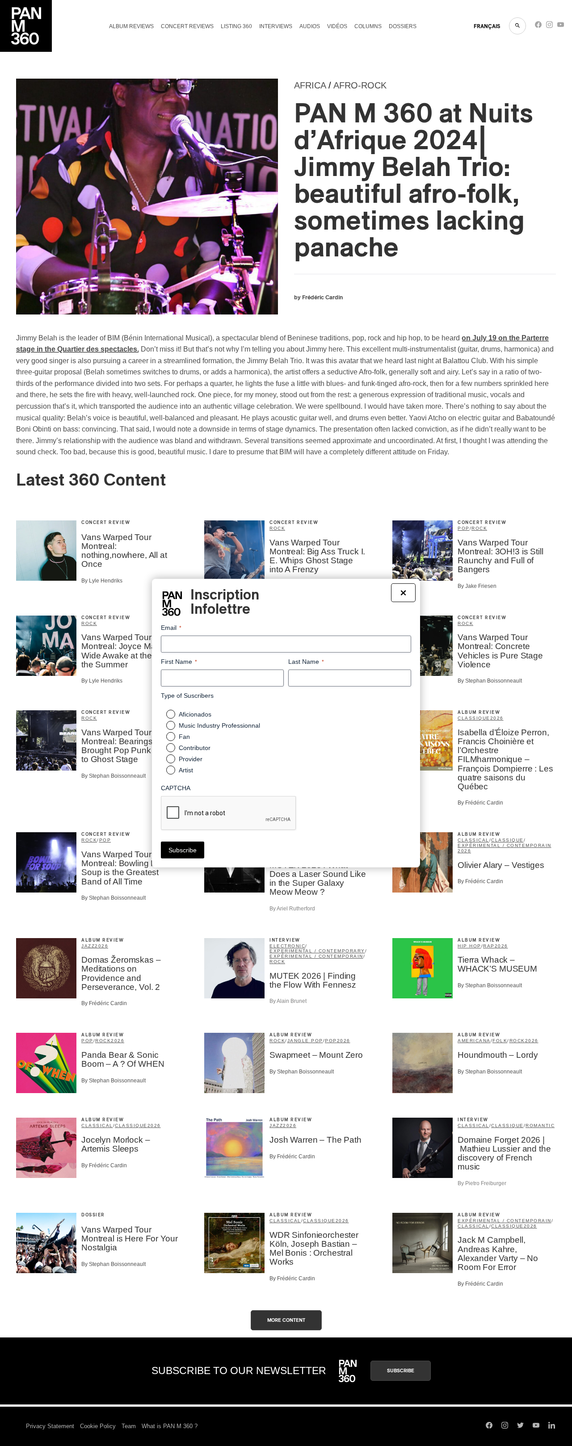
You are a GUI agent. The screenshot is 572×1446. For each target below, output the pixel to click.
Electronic (287, 945)
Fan (184, 736)
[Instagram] (549, 26)
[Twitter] (520, 1426)
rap (489, 945)
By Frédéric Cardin (480, 803)
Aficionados (195, 714)
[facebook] (538, 26)
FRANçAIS (487, 26)
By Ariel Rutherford (292, 908)
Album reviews (131, 26)
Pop (464, 528)
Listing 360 (236, 26)
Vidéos (337, 26)
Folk (499, 1040)
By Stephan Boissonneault (490, 681)
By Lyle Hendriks (101, 581)
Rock (277, 528)
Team (129, 1426)
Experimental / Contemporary (317, 950)
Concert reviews (187, 26)
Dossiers (402, 26)
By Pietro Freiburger (482, 1183)
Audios (309, 26)
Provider (190, 759)
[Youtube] (560, 26)
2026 (497, 718)
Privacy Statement (50, 1426)
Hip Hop (469, 945)
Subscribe (400, 1370)
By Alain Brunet (288, 1001)
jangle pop (305, 1040)
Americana (474, 1040)
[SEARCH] (517, 25)
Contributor (194, 747)
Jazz (88, 945)
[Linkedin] (551, 1426)
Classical (473, 840)
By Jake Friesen (477, 586)
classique (474, 718)
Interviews (275, 26)
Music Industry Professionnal (219, 725)
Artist (186, 770)
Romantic (540, 1125)
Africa (310, 85)
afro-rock (360, 85)
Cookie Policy (98, 1426)
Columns (368, 26)
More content (286, 1320)
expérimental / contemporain (504, 845)
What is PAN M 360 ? (170, 1426)
